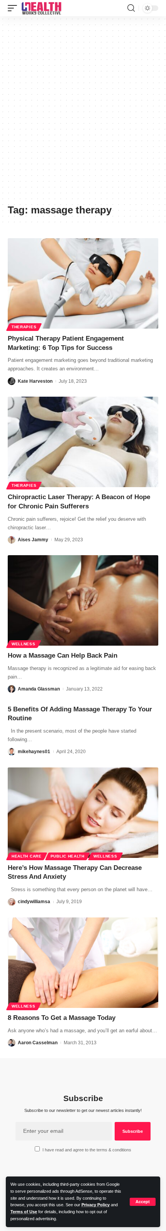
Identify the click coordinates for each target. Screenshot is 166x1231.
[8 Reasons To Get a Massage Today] (83, 962)
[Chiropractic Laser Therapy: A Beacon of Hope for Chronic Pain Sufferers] (83, 442)
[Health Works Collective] (41, 8)
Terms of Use (23, 1211)
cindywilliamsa (34, 901)
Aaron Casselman (38, 1042)
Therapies (24, 327)
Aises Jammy (33, 539)
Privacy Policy (95, 1204)
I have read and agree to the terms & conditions (86, 1149)
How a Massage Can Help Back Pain (62, 655)
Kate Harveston (35, 381)
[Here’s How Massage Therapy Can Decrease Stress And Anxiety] (83, 812)
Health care (27, 856)
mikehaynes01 (34, 751)
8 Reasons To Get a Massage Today (61, 1017)
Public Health (68, 856)
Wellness (24, 644)
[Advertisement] (83, 113)
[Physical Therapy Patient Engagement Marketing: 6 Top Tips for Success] (83, 283)
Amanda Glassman (39, 689)
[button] (143, 1202)
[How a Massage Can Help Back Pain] (83, 600)
